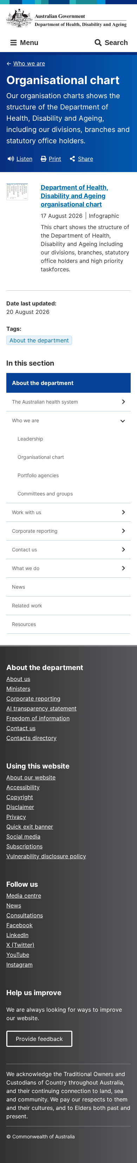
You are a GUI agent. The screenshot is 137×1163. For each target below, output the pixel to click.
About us (18, 678)
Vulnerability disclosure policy (46, 856)
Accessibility (23, 787)
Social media (23, 836)
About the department (39, 340)
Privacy (16, 816)
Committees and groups (45, 494)
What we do (25, 568)
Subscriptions (24, 846)
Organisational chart (41, 457)
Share (85, 158)
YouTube (17, 954)
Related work (27, 605)
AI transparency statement (41, 708)
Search (116, 42)
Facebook (19, 925)
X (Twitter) (20, 944)
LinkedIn (17, 934)
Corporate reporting (35, 531)
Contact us (24, 549)
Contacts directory (31, 737)
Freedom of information (38, 718)
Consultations (24, 915)
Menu (28, 42)
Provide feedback (39, 1038)
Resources (24, 624)
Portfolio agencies (38, 475)
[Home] (68, 18)
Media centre (23, 895)
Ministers (18, 688)
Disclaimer (20, 806)
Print (55, 158)
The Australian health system (45, 402)
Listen (24, 158)
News (18, 587)
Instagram (19, 964)
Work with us (26, 512)
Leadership (30, 439)
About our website (31, 777)
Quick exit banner (29, 826)
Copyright (19, 797)
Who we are (29, 63)
